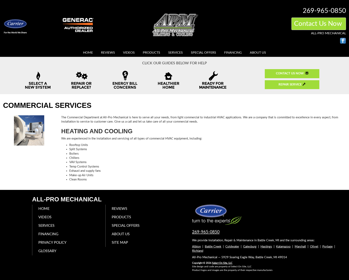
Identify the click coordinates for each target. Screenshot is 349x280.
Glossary (47, 251)
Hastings (266, 246)
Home (88, 52)
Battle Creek (213, 246)
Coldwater (232, 246)
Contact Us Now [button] (318, 23)
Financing (233, 52)
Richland (197, 250)
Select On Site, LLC (222, 263)
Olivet (314, 246)
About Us (258, 52)
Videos (129, 52)
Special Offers (203, 52)
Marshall (300, 246)
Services (175, 52)
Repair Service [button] (291, 84)
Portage (327, 246)
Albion (196, 246)
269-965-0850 (206, 232)
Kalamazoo (283, 246)
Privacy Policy (52, 243)
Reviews (108, 52)
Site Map (120, 243)
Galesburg (249, 246)
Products (151, 52)
